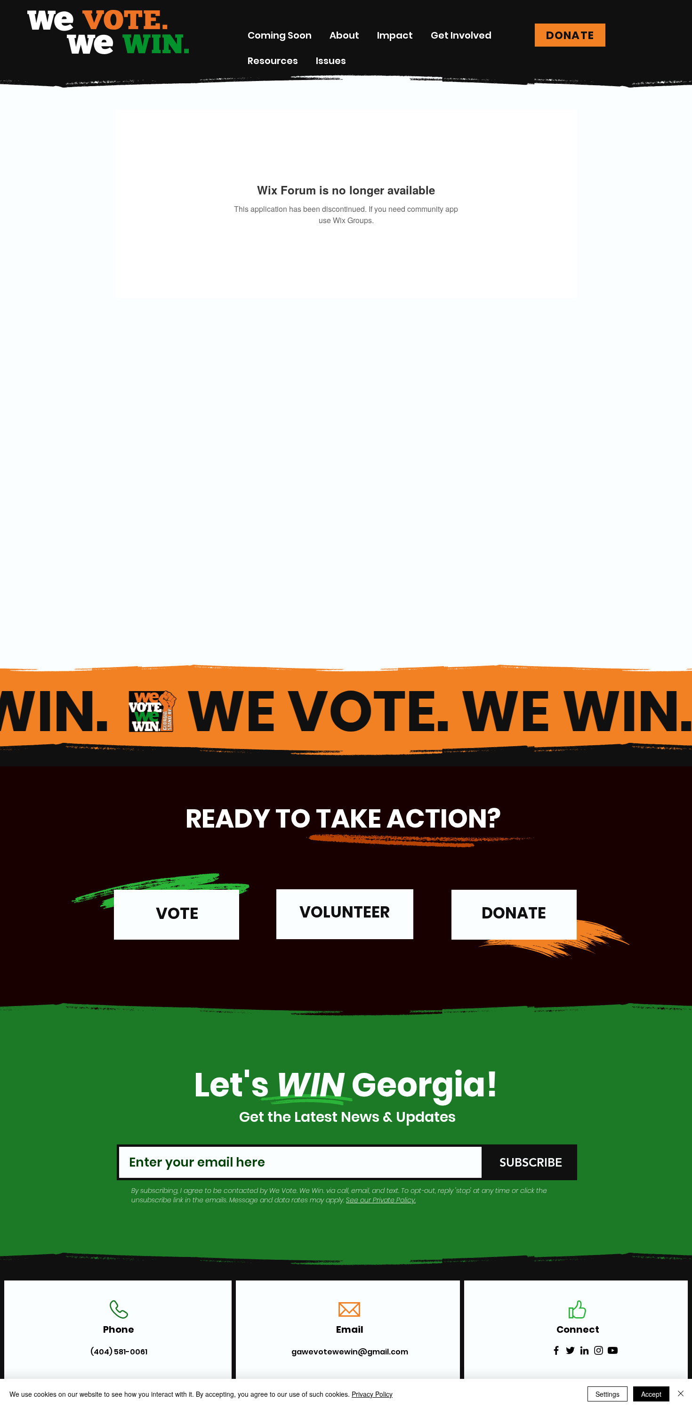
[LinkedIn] (584, 1350)
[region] (176, 919)
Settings (607, 1394)
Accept (651, 1394)
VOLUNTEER (344, 912)
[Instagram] (598, 1350)
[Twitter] (570, 1350)
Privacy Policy (372, 1394)
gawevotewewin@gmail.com (349, 1351)
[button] (395, 35)
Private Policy (394, 1200)
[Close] (680, 1393)
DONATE (514, 913)
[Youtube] (613, 1350)
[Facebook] (556, 1350)
